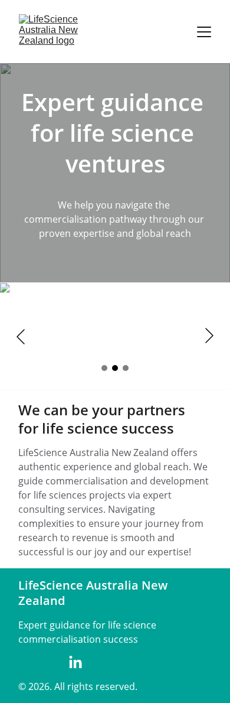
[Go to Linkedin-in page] (75, 663)
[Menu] (204, 32)
